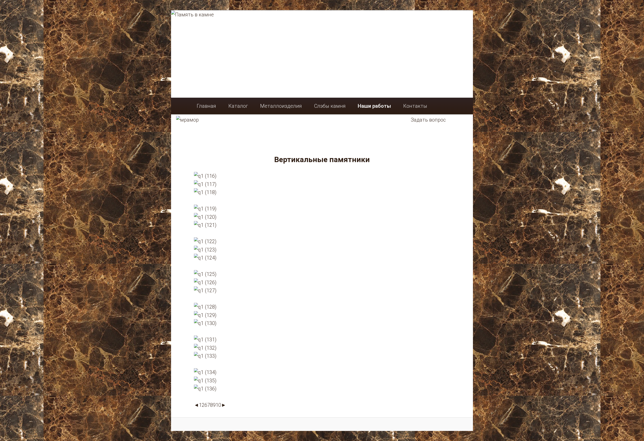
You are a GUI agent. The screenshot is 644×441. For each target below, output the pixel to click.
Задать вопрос (428, 120)
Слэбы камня (330, 106)
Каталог (238, 106)
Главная (206, 106)
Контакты (415, 106)
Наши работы (374, 106)
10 (218, 405)
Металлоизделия (281, 106)
